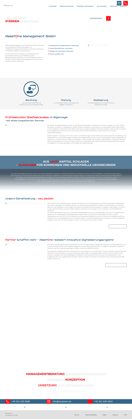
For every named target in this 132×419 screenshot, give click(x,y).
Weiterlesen (96, 18)
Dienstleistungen (67, 6)
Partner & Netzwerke (85, 6)
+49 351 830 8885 (20, 401)
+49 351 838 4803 (103, 401)
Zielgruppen (102, 6)
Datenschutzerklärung (90, 414)
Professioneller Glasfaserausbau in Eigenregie (64, 45)
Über (113, 6)
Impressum (115, 414)
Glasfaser (53, 6)
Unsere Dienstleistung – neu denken (61, 48)
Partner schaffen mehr (57, 54)
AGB (125, 414)
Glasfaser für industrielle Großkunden (61, 51)
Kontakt (123, 6)
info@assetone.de (62, 401)
